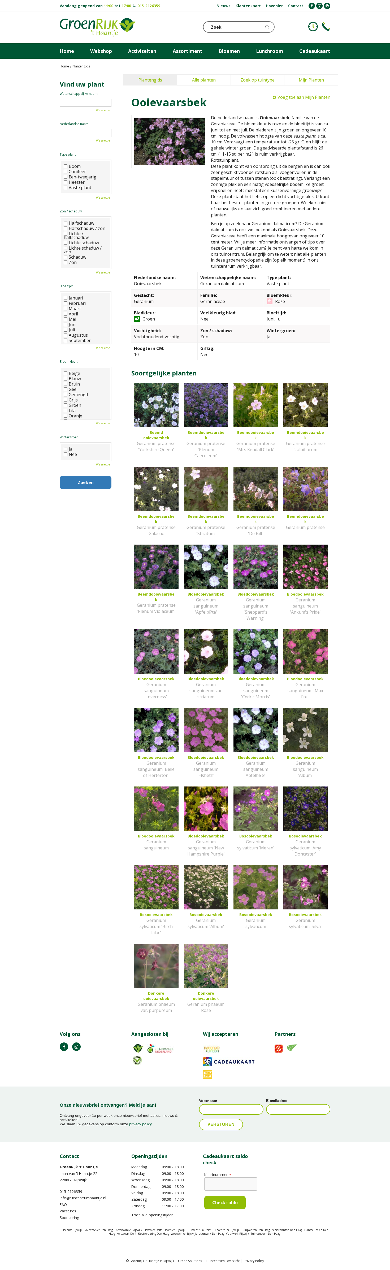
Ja (70, 449)
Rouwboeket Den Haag (98, 1230)
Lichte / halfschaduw (76, 235)
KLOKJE (313, 26)
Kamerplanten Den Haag (287, 1230)
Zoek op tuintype (257, 80)
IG (76, 1046)
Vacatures (68, 1210)
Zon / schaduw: (71, 211)
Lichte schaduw (84, 243)
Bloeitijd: (66, 286)
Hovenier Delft (153, 1230)
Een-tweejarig (82, 177)
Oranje (75, 416)
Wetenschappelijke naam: (79, 93)
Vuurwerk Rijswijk (237, 1233)
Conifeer (77, 171)
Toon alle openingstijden (152, 1214)
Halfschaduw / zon (87, 228)
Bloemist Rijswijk (72, 1230)
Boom (75, 166)
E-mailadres (276, 1100)
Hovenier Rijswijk (174, 1230)
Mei (72, 319)
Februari (77, 303)
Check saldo (225, 1202)
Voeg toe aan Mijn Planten (304, 97)
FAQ (63, 1204)
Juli (72, 330)
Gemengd (78, 394)
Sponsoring (69, 1217)
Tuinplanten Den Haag (255, 1230)
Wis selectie (103, 110)
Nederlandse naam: (74, 124)
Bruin (74, 384)
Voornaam (208, 1100)
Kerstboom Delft (126, 1233)
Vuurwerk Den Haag (211, 1233)
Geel (73, 389)
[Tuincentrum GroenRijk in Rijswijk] (98, 27)
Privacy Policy (254, 1261)
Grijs (73, 400)
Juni (72, 324)
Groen (75, 405)
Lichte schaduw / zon (83, 250)
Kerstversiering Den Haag (153, 1233)
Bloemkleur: (69, 361)
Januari (76, 298)
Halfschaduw (81, 223)
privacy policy (140, 1124)
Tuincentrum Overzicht (223, 1261)
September (80, 340)
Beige (74, 373)
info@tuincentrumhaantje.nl (83, 1197)
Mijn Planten (311, 80)
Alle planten (204, 80)
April (73, 314)
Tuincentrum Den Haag (265, 1233)
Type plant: (68, 154)
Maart (75, 308)
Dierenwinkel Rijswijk (128, 1230)
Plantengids (150, 80)
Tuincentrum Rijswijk (226, 1230)
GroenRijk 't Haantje (79, 1166)
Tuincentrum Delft (199, 1230)
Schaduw (77, 257)
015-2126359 (148, 5)
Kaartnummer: (217, 1174)
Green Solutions (190, 1261)
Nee (73, 454)
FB (64, 1046)
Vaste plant (80, 187)
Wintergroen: (69, 437)
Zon (73, 262)
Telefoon (326, 26)
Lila (72, 410)
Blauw (75, 378)
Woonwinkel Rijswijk (184, 1233)
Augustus (78, 335)
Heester (77, 182)
